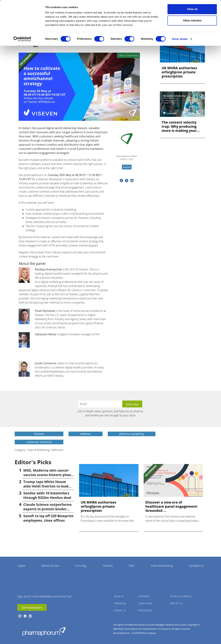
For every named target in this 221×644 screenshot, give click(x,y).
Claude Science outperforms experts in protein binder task (47, 509)
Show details (180, 38)
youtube (20, 616)
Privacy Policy (145, 610)
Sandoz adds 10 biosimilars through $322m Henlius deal (47, 495)
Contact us (120, 610)
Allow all (192, 9)
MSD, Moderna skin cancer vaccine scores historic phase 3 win (48, 475)
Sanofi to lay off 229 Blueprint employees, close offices (48, 518)
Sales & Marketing (162, 566)
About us (119, 596)
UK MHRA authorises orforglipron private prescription (179, 72)
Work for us (176, 603)
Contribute (144, 596)
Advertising (120, 603)
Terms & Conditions (180, 596)
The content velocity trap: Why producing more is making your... (181, 126)
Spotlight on (196, 566)
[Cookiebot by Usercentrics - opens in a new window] (22, 39)
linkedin (25, 616)
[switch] (99, 39)
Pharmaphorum (44, 631)
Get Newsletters (32, 607)
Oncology (81, 566)
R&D (131, 566)
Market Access (50, 566)
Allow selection (192, 20)
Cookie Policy (145, 603)
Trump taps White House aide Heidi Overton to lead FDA (45, 486)
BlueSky (30, 616)
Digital (21, 566)
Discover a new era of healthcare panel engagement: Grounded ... (171, 506)
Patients (108, 566)
